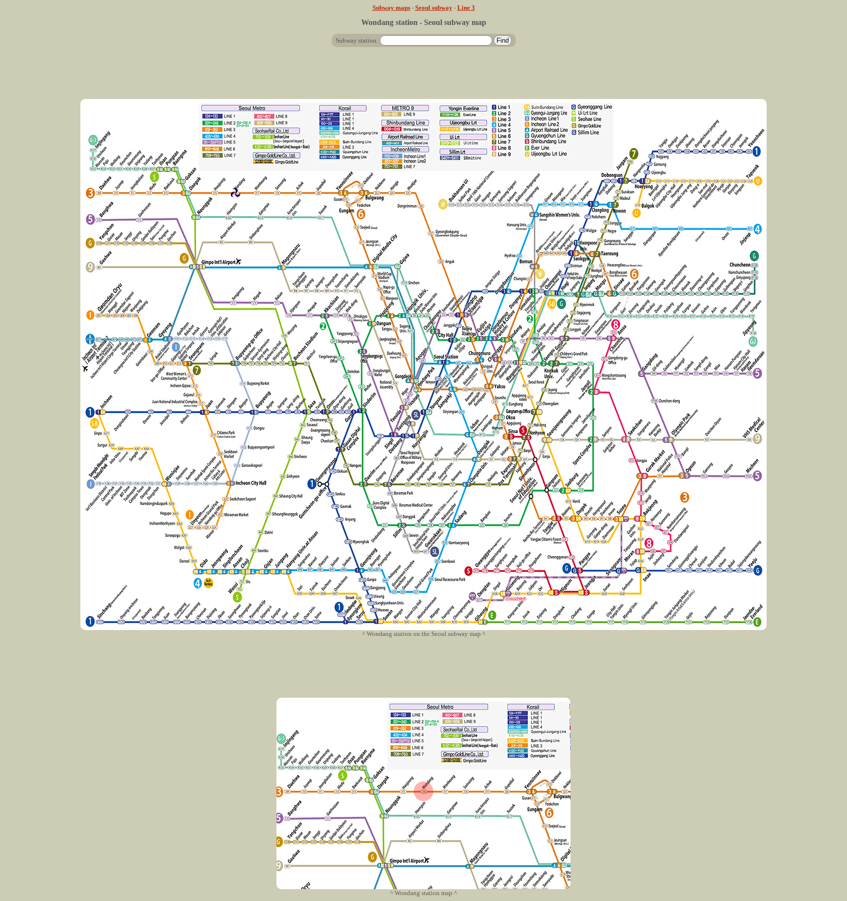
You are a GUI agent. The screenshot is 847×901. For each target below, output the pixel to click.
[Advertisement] (423, 77)
